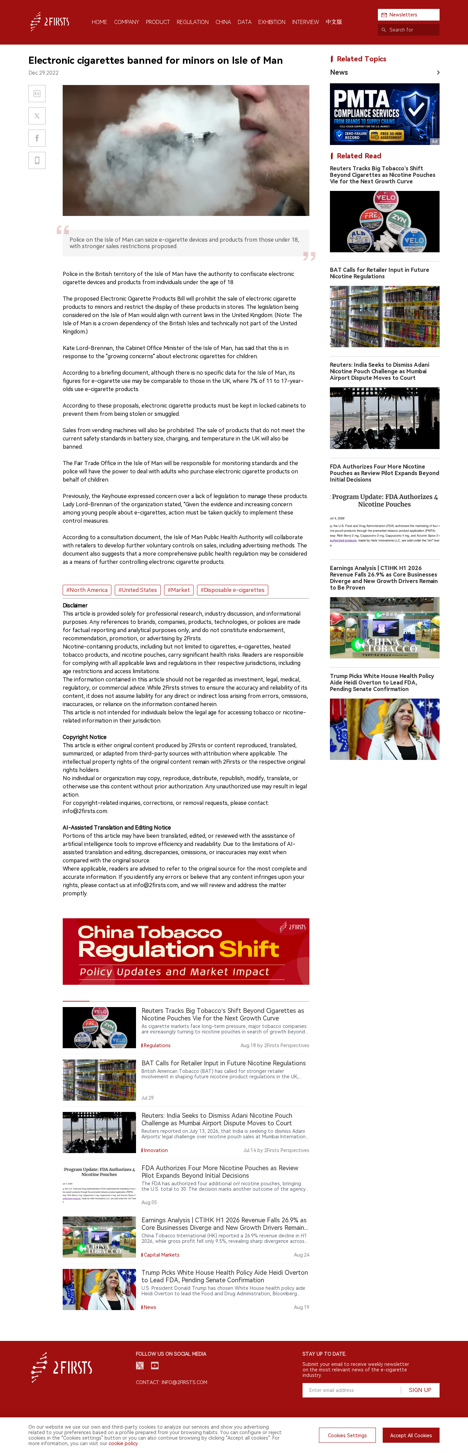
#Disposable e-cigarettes (232, 590)
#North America (87, 590)
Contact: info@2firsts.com (171, 1382)
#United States (138, 590)
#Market (179, 590)
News (339, 72)
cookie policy (123, 1443)
